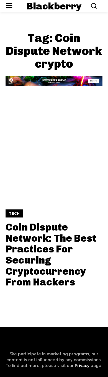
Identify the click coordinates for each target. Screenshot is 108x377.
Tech (14, 213)
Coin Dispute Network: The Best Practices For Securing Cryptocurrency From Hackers (51, 254)
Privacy (82, 365)
